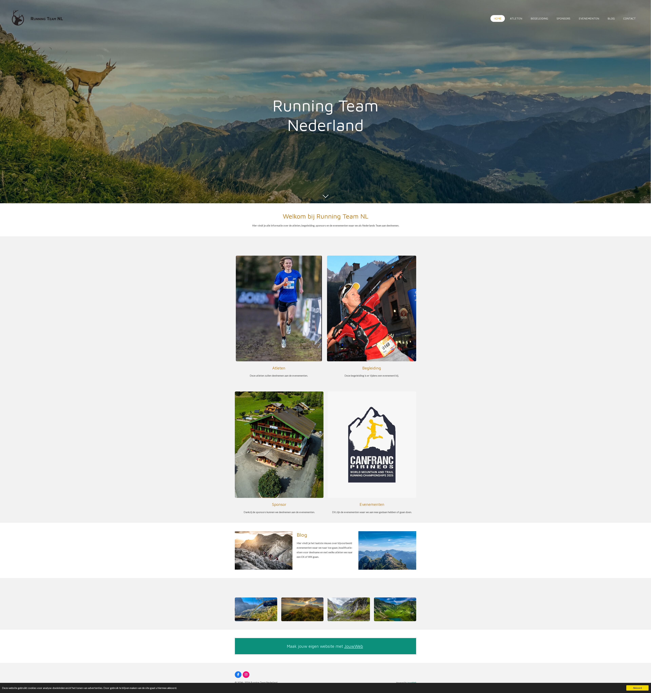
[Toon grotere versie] (256, 609)
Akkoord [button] (637, 688)
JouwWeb (353, 646)
